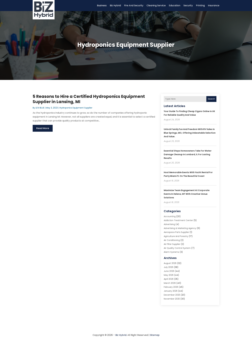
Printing (200, 5)
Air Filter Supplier (172, 244)
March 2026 (170, 283)
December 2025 (172, 294)
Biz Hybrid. (121, 335)
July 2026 (168, 267)
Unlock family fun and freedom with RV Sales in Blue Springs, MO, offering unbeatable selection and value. (190, 133)
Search (211, 98)
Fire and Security (133, 5)
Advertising (169, 224)
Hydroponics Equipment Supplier (76, 107)
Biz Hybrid (115, 5)
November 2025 (172, 298)
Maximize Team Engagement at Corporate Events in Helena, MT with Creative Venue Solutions (187, 194)
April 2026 (169, 279)
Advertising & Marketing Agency (180, 228)
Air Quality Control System (177, 248)
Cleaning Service (156, 5)
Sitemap (155, 335)
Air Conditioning (172, 240)
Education (174, 5)
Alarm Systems (171, 252)
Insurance (213, 5)
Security (188, 5)
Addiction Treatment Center (178, 220)
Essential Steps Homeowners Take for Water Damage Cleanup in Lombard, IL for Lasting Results (187, 154)
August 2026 (170, 263)
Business (102, 5)
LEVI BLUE (40, 107)
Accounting (170, 216)
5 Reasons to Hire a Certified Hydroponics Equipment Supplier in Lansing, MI (89, 99)
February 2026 (171, 287)
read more (42, 128)
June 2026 (169, 271)
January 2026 (170, 290)
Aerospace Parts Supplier (176, 232)
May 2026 (169, 275)
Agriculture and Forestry (176, 236)
